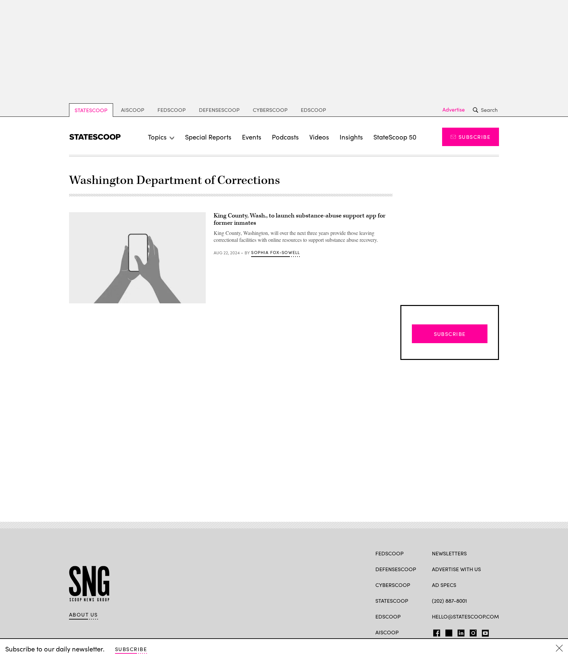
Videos (319, 136)
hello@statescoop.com (465, 616)
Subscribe (474, 136)
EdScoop (313, 109)
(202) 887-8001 (449, 600)
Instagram (473, 631)
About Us (83, 614)
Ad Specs (444, 584)
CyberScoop (270, 109)
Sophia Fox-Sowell (275, 252)
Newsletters (449, 553)
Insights (351, 136)
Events (251, 136)
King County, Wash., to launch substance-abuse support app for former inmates (300, 219)
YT (484, 631)
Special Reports (208, 136)
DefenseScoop (219, 109)
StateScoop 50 (394, 136)
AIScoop (132, 109)
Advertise (453, 109)
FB (435, 631)
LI (458, 631)
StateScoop (91, 110)
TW (448, 631)
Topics (157, 136)
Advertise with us (456, 569)
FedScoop (171, 109)
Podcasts (285, 136)
